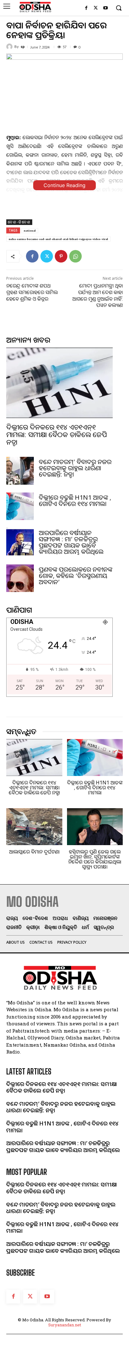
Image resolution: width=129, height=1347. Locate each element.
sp (22, 46)
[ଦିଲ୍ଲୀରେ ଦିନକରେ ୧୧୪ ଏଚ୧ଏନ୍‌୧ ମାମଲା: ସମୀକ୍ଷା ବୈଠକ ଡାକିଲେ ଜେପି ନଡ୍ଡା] (59, 383)
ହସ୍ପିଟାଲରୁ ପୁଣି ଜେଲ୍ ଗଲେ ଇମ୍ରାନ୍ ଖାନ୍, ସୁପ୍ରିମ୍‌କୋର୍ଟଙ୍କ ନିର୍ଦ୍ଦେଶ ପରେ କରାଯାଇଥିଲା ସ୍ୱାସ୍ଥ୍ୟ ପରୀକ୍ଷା (94, 859)
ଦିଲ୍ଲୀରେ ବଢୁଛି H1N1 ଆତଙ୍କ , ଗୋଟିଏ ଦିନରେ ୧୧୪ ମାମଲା (75, 500)
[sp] (10, 46)
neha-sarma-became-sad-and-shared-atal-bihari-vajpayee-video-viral (58, 239)
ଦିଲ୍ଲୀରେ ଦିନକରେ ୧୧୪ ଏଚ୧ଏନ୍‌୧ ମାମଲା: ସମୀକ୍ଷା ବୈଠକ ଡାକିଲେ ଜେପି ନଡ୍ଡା (56, 434)
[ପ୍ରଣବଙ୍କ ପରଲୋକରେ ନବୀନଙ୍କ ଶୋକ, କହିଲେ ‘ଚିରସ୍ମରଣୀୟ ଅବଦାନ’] (20, 578)
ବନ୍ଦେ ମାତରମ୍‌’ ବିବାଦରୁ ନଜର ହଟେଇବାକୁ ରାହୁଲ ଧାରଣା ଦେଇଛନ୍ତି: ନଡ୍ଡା (75, 467)
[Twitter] (96, 8)
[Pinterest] (61, 256)
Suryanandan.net (64, 1325)
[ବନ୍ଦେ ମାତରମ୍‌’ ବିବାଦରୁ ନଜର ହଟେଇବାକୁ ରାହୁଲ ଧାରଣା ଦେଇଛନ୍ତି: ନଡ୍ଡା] (20, 470)
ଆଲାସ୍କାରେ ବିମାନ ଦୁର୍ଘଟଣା (34, 851)
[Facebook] (86, 8)
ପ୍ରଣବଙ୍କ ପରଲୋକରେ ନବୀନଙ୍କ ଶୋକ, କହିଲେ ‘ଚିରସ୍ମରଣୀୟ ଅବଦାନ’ (75, 575)
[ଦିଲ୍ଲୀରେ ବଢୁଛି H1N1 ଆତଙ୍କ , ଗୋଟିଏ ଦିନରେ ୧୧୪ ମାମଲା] (20, 506)
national (30, 230)
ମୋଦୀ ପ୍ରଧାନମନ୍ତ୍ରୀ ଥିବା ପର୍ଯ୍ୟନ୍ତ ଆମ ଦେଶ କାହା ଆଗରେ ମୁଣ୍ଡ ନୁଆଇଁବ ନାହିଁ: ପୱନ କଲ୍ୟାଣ (97, 295)
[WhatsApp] (75, 256)
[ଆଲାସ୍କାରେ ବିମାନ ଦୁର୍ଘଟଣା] (34, 826)
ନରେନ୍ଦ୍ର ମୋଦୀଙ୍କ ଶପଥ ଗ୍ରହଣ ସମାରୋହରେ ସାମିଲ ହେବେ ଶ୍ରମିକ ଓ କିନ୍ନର (32, 292)
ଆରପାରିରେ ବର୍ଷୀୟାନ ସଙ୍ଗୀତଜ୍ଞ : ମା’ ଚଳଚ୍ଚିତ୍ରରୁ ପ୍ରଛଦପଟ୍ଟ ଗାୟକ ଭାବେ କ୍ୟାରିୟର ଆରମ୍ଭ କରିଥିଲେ (71, 542)
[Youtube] (105, 8)
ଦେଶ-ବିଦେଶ (19, 222)
